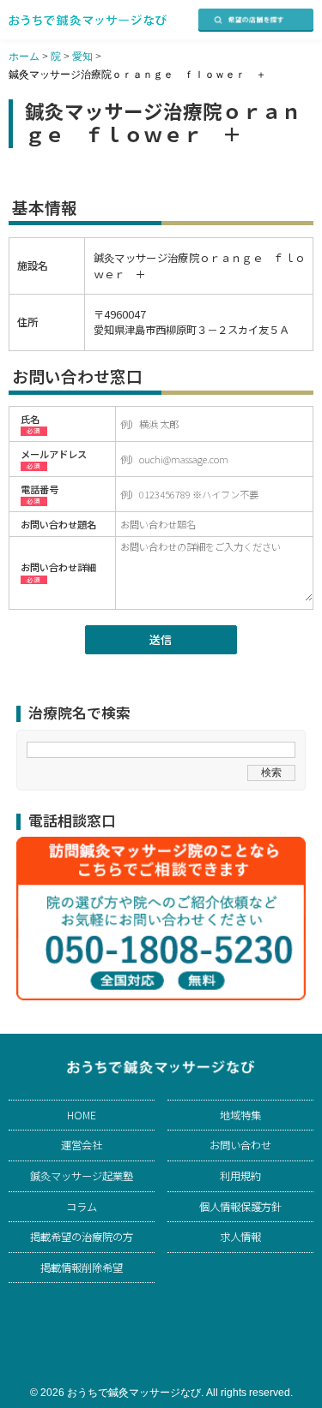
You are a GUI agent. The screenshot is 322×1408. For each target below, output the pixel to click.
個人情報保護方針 (240, 1207)
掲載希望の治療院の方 (81, 1237)
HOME (81, 1115)
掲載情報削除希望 (81, 1267)
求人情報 (240, 1237)
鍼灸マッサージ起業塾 (81, 1176)
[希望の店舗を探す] (255, 20)
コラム (81, 1207)
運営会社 (81, 1145)
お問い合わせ (240, 1145)
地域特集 (240, 1115)
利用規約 (240, 1176)
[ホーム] (88, 20)
